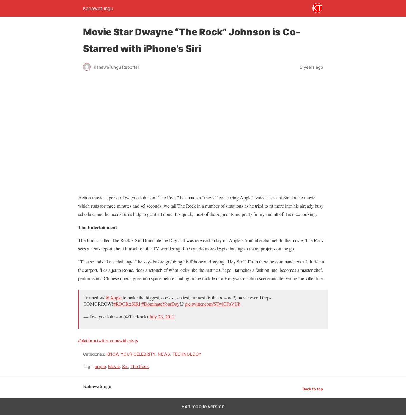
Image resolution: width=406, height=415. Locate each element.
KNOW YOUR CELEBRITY (130, 353)
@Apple (114, 297)
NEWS (164, 353)
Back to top (313, 389)
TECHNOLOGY (186, 353)
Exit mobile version (203, 406)
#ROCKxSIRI (126, 304)
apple (100, 366)
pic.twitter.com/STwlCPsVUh (212, 304)
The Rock (139, 366)
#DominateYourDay (160, 304)
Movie (114, 366)
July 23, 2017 (162, 316)
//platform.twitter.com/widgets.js (108, 340)
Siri (125, 366)
